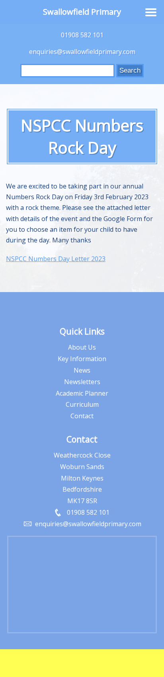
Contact (82, 416)
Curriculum (82, 404)
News (82, 370)
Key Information (82, 358)
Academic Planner (82, 393)
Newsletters (82, 381)
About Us (82, 347)
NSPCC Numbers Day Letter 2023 (55, 258)
